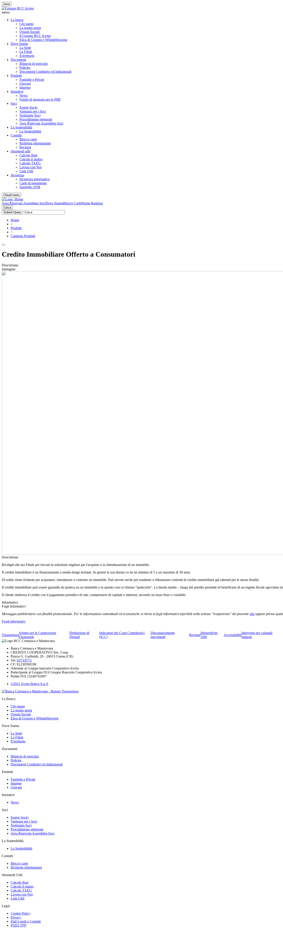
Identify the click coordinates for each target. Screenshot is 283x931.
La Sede (25, 48)
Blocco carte (28, 139)
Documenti (18, 60)
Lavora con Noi (30, 167)
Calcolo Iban (28, 155)
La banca (17, 20)
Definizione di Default (79, 635)
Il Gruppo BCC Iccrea (35, 36)
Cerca (7, 207)
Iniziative (17, 91)
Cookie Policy (21, 913)
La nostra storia (30, 28)
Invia (7, 4)
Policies (24, 67)
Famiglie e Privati (31, 79)
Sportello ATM (29, 187)
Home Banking (92, 203)
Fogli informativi (13, 621)
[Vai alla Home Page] (12, 199)
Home (15, 220)
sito (252, 614)
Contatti (16, 135)
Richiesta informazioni (35, 143)
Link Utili (26, 171)
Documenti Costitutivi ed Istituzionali (45, 71)
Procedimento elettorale (35, 119)
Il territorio (26, 56)
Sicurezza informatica (34, 179)
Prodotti (16, 75)
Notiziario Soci (29, 115)
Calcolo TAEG (30, 163)
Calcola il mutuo (30, 159)
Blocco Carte (72, 203)
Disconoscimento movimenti (163, 635)
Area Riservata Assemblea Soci (41, 123)
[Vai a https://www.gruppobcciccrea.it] (18, 8)
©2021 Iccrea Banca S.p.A (29, 684)
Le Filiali (25, 52)
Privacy (16, 917)
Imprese (25, 87)
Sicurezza (17, 175)
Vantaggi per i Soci (32, 111)
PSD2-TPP (18, 925)
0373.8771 (24, 660)
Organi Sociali (29, 32)
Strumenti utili (20, 151)
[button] (141, 12)
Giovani (25, 83)
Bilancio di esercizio (33, 63)
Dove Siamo (19, 44)
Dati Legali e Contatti (26, 921)
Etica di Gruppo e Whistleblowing (43, 40)
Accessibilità (232, 635)
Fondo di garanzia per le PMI (39, 99)
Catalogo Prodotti (23, 236)
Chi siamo (26, 24)
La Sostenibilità (21, 127)
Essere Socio (28, 107)
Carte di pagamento (33, 183)
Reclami (25, 147)
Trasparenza (10, 635)
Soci (14, 103)
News (23, 95)
